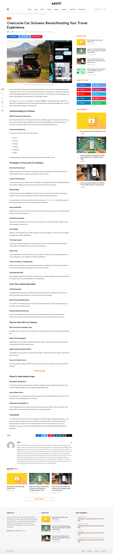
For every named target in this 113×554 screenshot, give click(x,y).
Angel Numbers (22, 101)
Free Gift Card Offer (83, 523)
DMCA (83, 551)
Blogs (42, 9)
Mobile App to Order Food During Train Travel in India (91, 519)
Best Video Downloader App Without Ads (15, 487)
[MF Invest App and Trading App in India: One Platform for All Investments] (81, 71)
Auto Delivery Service (51, 200)
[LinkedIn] (2, 102)
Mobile (56, 9)
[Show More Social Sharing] (44, 36)
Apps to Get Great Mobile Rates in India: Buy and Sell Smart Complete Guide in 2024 (39, 488)
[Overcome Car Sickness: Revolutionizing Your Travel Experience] (39, 61)
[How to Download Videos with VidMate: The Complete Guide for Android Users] (62, 478)
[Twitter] (2, 98)
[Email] (2, 110)
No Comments (41, 31)
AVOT (13, 31)
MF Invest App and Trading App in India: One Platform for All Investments (96, 70)
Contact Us (81, 9)
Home (29, 9)
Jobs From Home (82, 516)
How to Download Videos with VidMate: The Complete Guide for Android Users (61, 488)
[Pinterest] (2, 106)
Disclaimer (89, 551)
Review (64, 9)
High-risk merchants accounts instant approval (90, 538)
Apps (36, 9)
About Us (72, 9)
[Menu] (8, 9)
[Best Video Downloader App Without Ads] (17, 478)
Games (49, 9)
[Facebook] (2, 93)
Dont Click (80, 531)
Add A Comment (39, 499)
